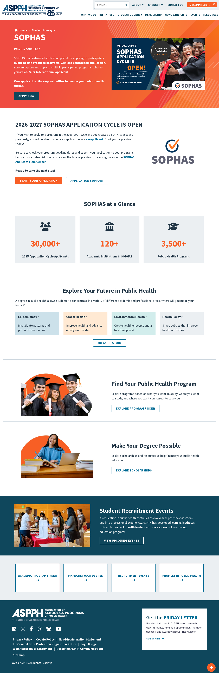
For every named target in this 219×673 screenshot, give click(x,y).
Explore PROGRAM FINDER (135, 408)
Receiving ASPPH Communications (79, 649)
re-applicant (94, 139)
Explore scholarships (134, 470)
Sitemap (18, 655)
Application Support (87, 181)
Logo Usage (89, 644)
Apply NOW (26, 96)
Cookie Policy (45, 639)
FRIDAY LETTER (181, 617)
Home (23, 30)
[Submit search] (127, 5)
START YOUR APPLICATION (38, 181)
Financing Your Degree (85, 576)
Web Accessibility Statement (32, 649)
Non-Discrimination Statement (80, 639)
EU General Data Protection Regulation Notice (44, 644)
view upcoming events (121, 540)
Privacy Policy (22, 639)
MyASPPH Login (200, 5)
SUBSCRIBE (153, 638)
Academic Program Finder (37, 576)
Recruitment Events (133, 576)
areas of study (110, 343)
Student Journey (42, 30)
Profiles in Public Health (181, 576)
